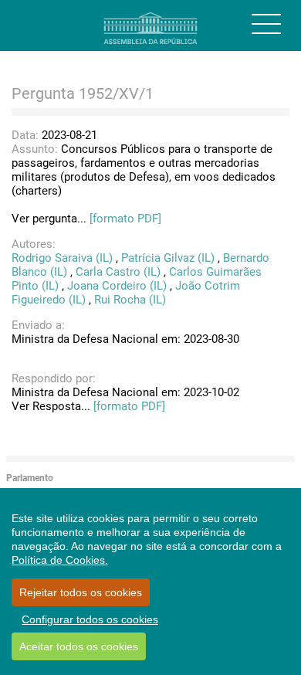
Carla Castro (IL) (118, 272)
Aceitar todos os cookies (78, 646)
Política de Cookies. (60, 560)
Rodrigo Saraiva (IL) (62, 258)
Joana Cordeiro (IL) (117, 286)
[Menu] (266, 24)
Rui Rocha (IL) (130, 300)
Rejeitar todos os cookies (80, 592)
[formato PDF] (125, 219)
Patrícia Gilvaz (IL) (168, 258)
